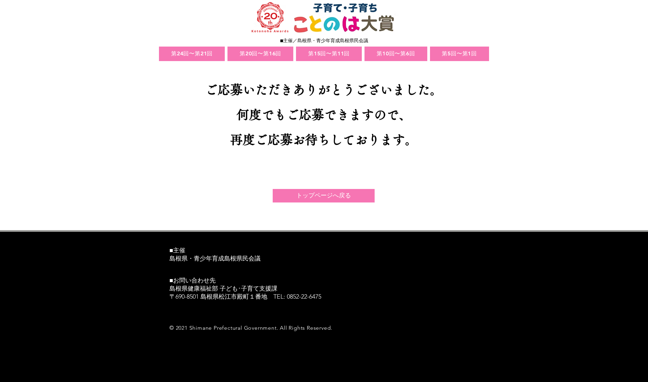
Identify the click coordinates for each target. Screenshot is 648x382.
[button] (192, 54)
